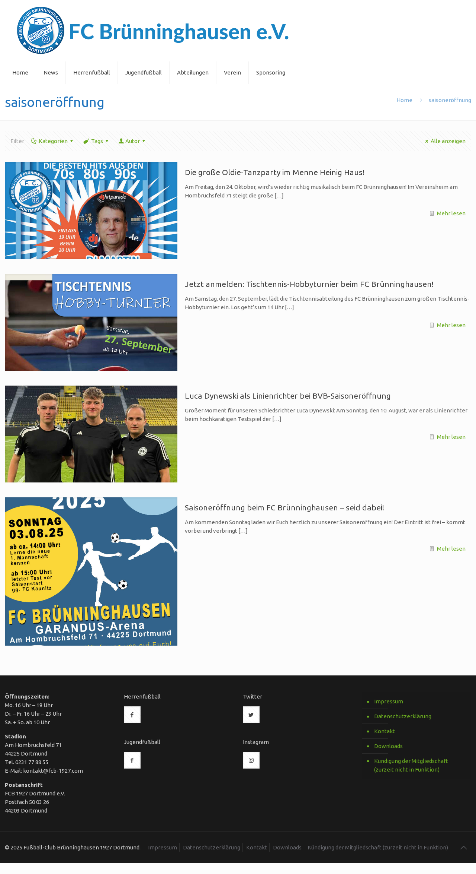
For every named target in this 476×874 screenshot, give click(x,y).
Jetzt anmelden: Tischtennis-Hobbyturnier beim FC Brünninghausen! (309, 283)
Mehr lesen (451, 213)
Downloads (388, 746)
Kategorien (53, 141)
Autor (132, 141)
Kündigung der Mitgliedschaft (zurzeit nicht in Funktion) (411, 765)
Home (404, 100)
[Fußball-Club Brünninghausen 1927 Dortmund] (153, 30)
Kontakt (384, 731)
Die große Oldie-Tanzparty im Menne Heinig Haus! (274, 172)
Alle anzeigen (448, 141)
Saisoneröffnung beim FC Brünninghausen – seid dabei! (284, 507)
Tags (97, 141)
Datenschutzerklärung (402, 716)
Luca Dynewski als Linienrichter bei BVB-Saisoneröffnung (288, 395)
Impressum (388, 701)
